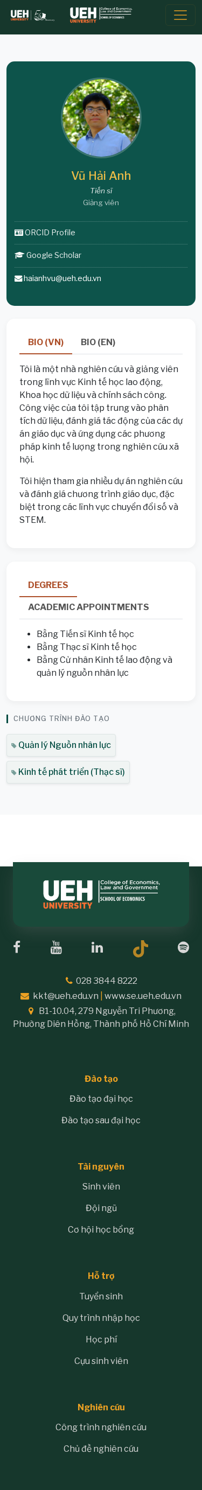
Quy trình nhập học (101, 1318)
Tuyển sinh (101, 1296)
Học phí (101, 1339)
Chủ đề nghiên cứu (101, 1449)
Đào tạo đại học (101, 1099)
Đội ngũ (101, 1208)
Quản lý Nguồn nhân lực (64, 745)
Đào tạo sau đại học (101, 1120)
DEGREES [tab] (48, 585)
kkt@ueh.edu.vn (66, 996)
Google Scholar (53, 255)
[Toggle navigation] (180, 15)
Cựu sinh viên (101, 1361)
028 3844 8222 (106, 981)
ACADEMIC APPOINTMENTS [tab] (88, 607)
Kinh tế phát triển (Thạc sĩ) (71, 772)
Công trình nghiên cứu (101, 1427)
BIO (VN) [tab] (46, 342)
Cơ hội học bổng (101, 1230)
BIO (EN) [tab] (98, 342)
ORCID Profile (50, 232)
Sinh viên (101, 1186)
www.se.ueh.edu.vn (143, 996)
